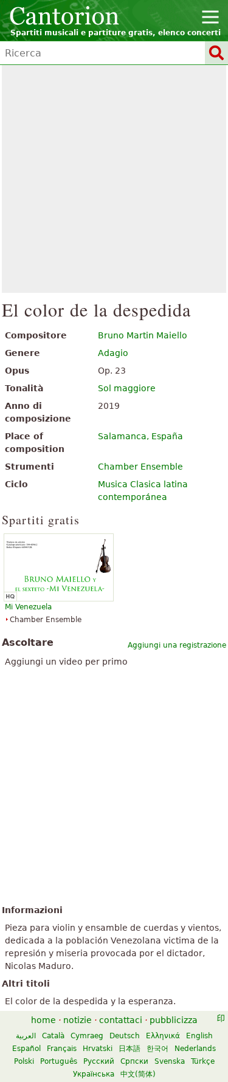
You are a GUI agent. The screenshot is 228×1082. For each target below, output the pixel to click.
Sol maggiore (127, 388)
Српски (134, 1061)
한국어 (157, 1048)
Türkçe (203, 1061)
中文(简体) (138, 1074)
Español (26, 1048)
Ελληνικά (163, 1036)
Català (53, 1036)
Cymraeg (87, 1036)
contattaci (120, 1020)
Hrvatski (97, 1048)
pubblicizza (174, 1020)
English (199, 1036)
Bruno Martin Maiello (142, 335)
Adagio (113, 353)
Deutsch (124, 1036)
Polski (24, 1061)
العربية (26, 1036)
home (43, 1020)
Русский (98, 1061)
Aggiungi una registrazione (177, 645)
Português (58, 1061)
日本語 (129, 1048)
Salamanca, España (140, 436)
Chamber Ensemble (140, 466)
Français (62, 1048)
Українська (93, 1074)
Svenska (169, 1061)
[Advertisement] (114, 179)
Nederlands (195, 1048)
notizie (77, 1020)
